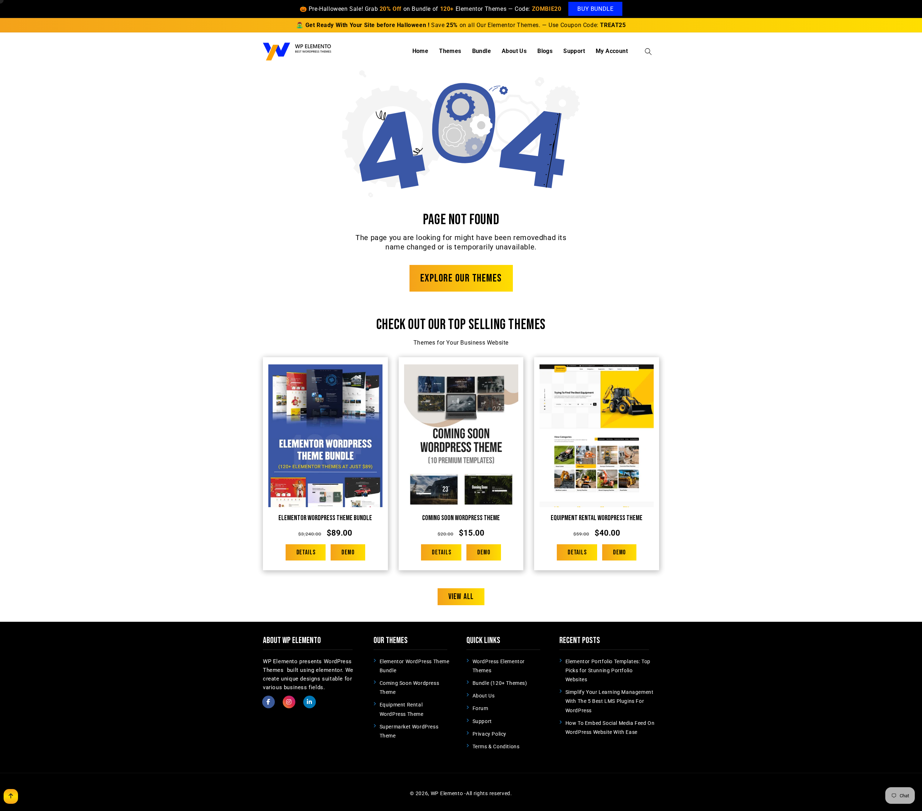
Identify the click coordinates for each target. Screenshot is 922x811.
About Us (484, 696)
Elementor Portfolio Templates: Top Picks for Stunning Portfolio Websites (607, 670)
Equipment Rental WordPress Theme (597, 518)
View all (461, 597)
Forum (480, 708)
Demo (348, 552)
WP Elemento (447, 793)
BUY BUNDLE (595, 8)
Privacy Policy (489, 734)
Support (482, 721)
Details (305, 552)
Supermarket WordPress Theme (409, 731)
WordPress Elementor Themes (499, 666)
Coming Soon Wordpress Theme (461, 518)
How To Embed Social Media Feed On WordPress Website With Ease (610, 727)
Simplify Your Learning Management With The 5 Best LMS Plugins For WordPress (609, 701)
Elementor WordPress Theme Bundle (325, 518)
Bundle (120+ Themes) (500, 683)
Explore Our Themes (461, 278)
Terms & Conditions (496, 746)
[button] (648, 51)
